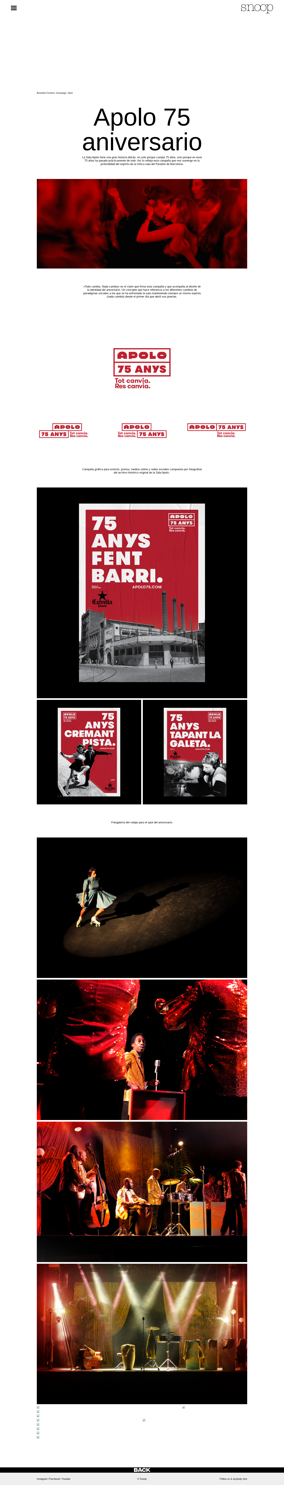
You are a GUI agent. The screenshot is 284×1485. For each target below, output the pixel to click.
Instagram (42, 1479)
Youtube (66, 1479)
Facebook (54, 1479)
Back (142, 1470)
